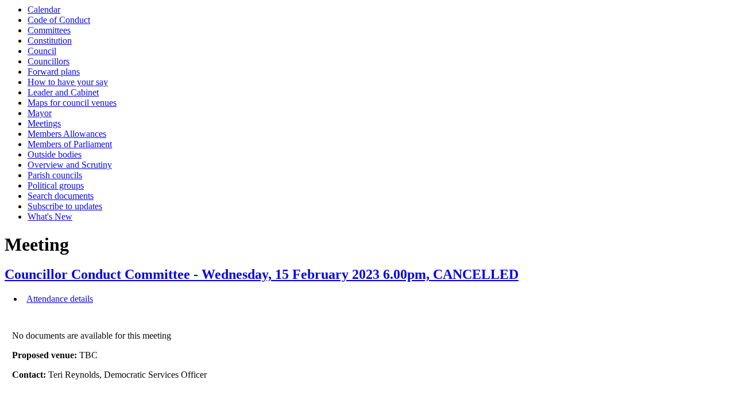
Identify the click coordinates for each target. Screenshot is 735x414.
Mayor (40, 113)
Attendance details (59, 299)
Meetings (44, 123)
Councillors (48, 61)
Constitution (50, 40)
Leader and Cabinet (63, 92)
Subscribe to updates (65, 206)
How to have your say (68, 82)
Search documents (61, 196)
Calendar (44, 9)
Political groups (56, 185)
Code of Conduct (59, 20)
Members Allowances (67, 134)
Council (42, 51)
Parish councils (55, 175)
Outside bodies (55, 154)
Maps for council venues (72, 103)
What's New (50, 216)
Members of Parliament (70, 144)
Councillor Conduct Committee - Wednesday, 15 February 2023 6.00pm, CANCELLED (262, 274)
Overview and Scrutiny (70, 165)
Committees (49, 30)
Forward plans (54, 71)
